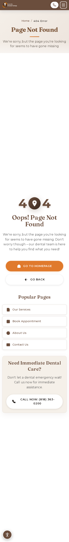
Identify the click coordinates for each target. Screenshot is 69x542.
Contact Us (20, 344)
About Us (19, 333)
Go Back (37, 279)
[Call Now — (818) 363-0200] (54, 5)
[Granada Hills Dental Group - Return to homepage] (9, 5)
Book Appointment (26, 321)
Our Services (21, 309)
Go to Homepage (37, 266)
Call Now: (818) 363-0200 (37, 401)
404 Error (41, 20)
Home (25, 20)
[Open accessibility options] (7, 534)
